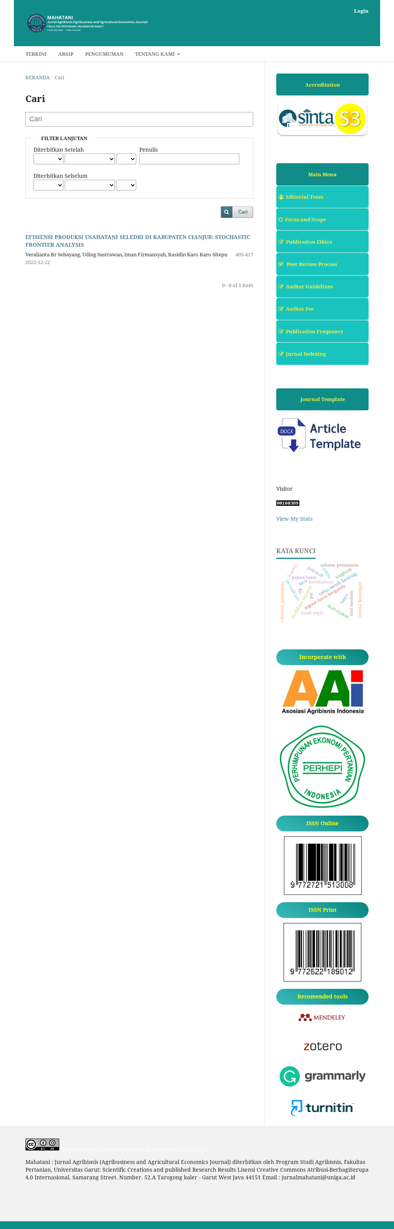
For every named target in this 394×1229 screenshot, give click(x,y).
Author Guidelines (309, 286)
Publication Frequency (315, 331)
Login (361, 10)
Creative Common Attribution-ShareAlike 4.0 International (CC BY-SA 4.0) (134, 1149)
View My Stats (294, 518)
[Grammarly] (322, 1084)
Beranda (37, 77)
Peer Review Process (311, 264)
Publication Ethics (309, 241)
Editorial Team (305, 196)
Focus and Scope (305, 219)
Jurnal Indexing (306, 353)
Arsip (65, 53)
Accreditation (322, 84)
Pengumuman (104, 53)
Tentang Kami (155, 53)
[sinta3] (322, 135)
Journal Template (323, 399)
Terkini (36, 53)
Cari (243, 212)
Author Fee (300, 308)
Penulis (148, 149)
